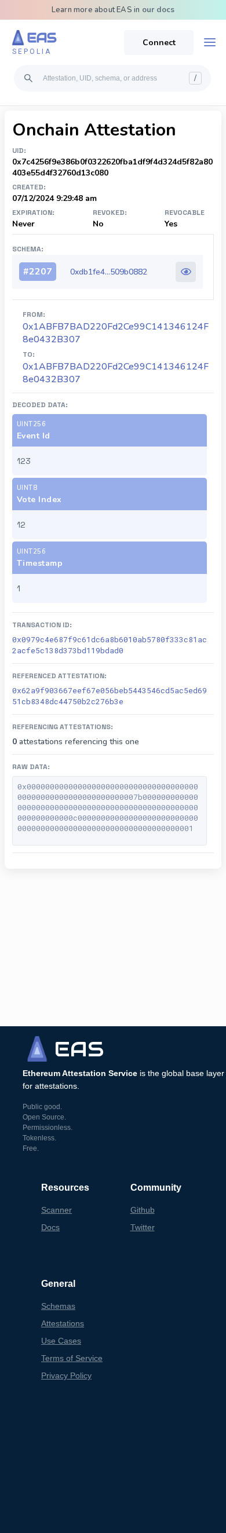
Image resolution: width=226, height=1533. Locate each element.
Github (142, 1209)
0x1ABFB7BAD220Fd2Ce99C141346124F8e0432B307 (116, 373)
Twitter (142, 1227)
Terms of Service (72, 1358)
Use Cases (61, 1340)
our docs (158, 10)
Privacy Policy (66, 1375)
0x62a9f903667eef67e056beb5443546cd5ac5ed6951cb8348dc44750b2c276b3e (109, 696)
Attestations (62, 1323)
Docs (50, 1227)
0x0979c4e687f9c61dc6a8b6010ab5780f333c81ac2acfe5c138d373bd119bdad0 (109, 645)
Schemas (58, 1306)
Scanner (56, 1209)
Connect (159, 42)
